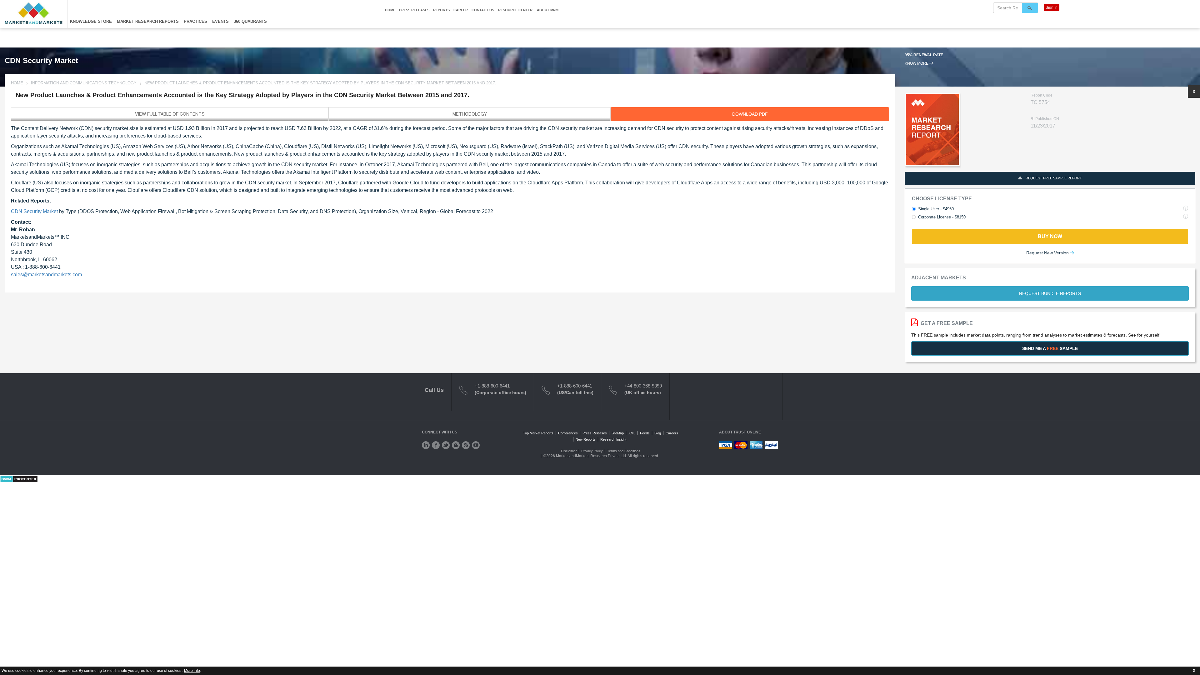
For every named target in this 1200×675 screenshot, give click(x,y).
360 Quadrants (250, 21)
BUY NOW (1050, 236)
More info (192, 670)
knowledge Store (91, 21)
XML (631, 433)
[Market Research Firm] (33, 13)
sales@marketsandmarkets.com (46, 274)
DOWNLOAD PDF (750, 114)
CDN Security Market (34, 211)
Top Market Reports (538, 433)
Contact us (483, 10)
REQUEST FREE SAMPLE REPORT (1053, 178)
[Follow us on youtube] (476, 445)
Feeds (645, 433)
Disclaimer (569, 451)
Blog (657, 433)
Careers (672, 433)
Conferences (568, 433)
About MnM (547, 10)
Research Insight (613, 439)
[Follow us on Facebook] (436, 445)
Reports (441, 10)
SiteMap (618, 433)
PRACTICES (195, 21)
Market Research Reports (148, 21)
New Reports (586, 439)
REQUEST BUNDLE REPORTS (1050, 293)
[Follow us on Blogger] (456, 445)
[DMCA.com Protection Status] (19, 478)
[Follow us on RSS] (466, 445)
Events (220, 21)
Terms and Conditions (623, 451)
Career (460, 10)
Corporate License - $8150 (942, 217)
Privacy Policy (592, 451)
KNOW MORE (917, 63)
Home (390, 10)
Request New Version (1048, 252)
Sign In (1052, 7)
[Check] (426, 445)
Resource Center (515, 10)
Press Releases (414, 10)
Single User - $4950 (936, 209)
